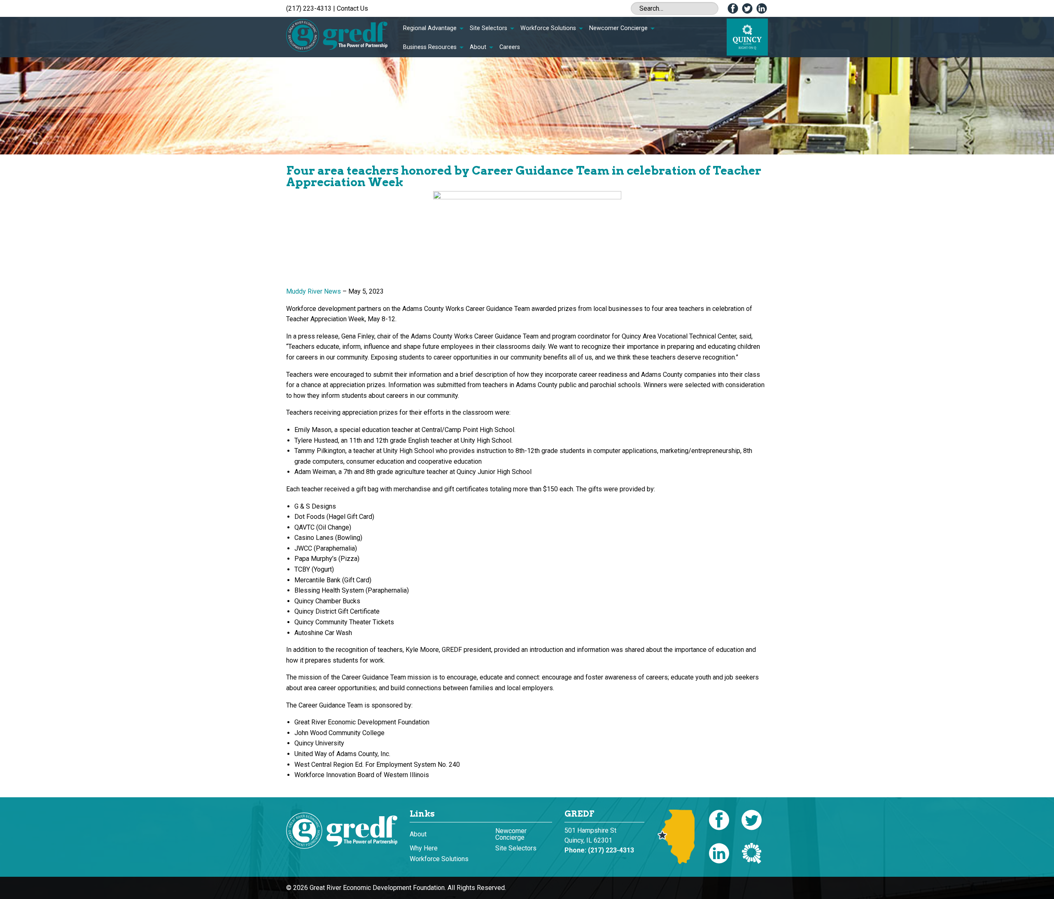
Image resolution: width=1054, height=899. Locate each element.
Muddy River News (313, 291)
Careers (509, 47)
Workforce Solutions (548, 28)
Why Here (424, 848)
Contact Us (352, 8)
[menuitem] (433, 28)
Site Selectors (488, 28)
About (478, 47)
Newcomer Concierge (618, 28)
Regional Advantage (430, 28)
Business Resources (430, 47)
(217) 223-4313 (308, 8)
